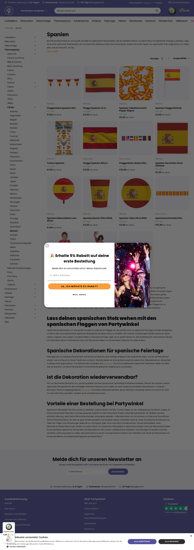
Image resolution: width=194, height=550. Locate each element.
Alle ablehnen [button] (172, 541)
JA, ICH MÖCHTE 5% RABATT (79, 286)
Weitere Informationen (63, 544)
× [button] (191, 536)
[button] (65, 546)
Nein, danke (79, 294)
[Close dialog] (47, 245)
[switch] (8, 540)
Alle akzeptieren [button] (142, 541)
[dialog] (97, 541)
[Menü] (13, 523)
